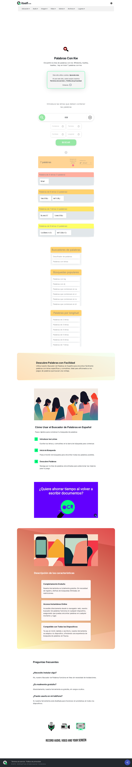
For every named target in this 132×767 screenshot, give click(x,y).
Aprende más (74, 75)
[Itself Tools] (66, 734)
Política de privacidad (74, 81)
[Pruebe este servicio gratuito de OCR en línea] (66, 500)
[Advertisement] (66, 27)
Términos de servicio (57, 81)
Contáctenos (42, 764)
